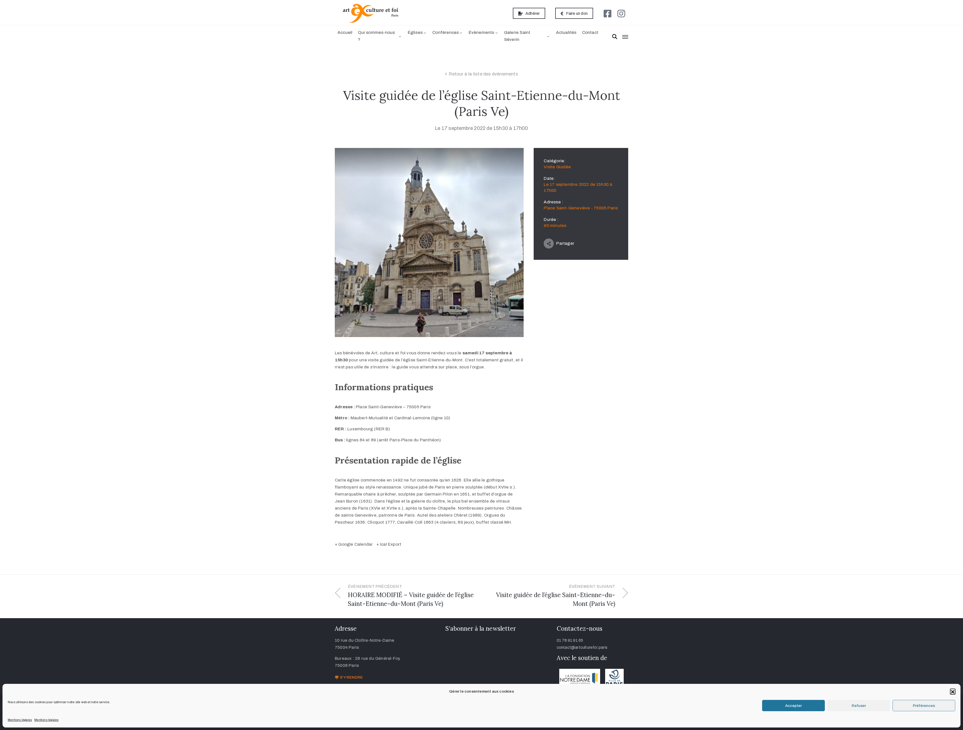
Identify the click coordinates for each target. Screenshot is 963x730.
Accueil (345, 32)
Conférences (445, 32)
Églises (415, 32)
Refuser (859, 706)
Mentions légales (20, 720)
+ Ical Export (389, 544)
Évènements (481, 32)
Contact (590, 32)
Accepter (793, 706)
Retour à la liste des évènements (483, 73)
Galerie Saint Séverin (517, 36)
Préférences (924, 706)
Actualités (566, 32)
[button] (952, 691)
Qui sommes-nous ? (376, 36)
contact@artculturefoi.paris (582, 647)
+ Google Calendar (354, 544)
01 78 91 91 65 (570, 640)
